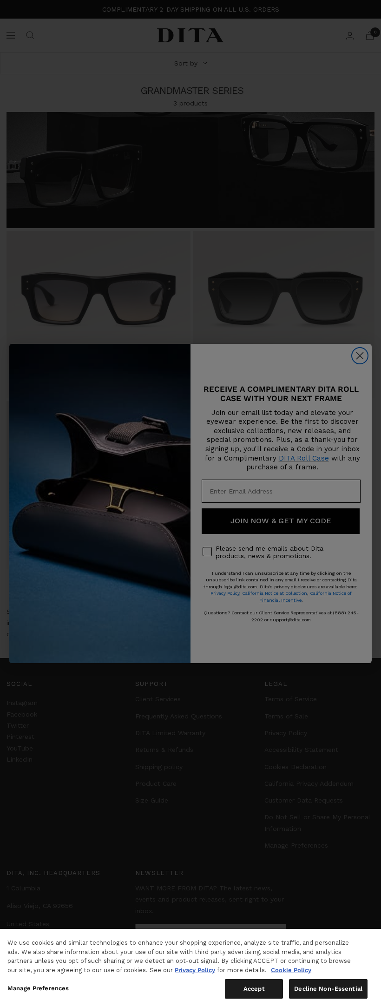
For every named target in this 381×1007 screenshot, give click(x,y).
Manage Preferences (38, 988)
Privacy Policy (195, 970)
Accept (254, 988)
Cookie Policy (291, 970)
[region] (190, 968)
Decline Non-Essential (328, 988)
